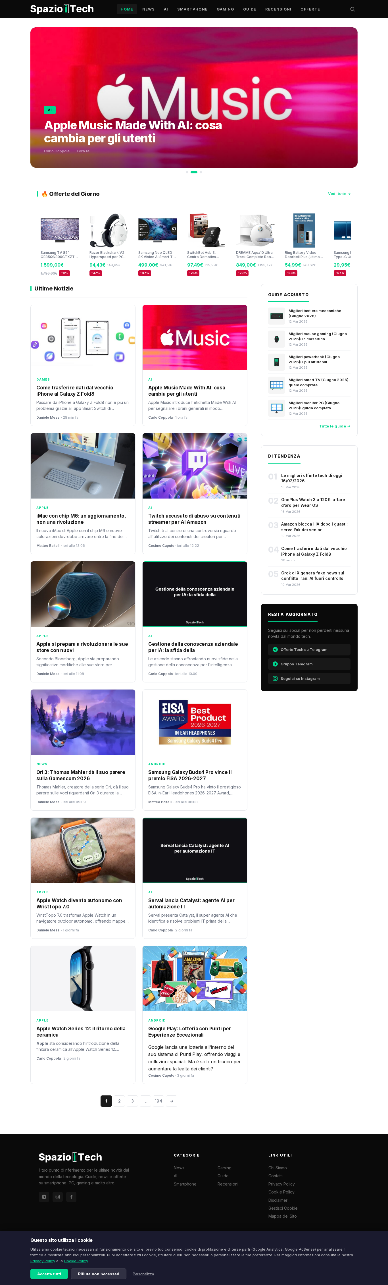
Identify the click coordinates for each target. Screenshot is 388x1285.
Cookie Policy (76, 1261)
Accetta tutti (49, 1274)
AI (166, 9)
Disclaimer (277, 1200)
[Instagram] (58, 1197)
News (148, 9)
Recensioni (278, 9)
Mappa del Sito (282, 1216)
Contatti (275, 1175)
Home (127, 9)
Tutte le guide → (335, 426)
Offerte (310, 9)
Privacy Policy (42, 1261)
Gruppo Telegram (297, 664)
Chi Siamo (277, 1167)
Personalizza (143, 1274)
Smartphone (192, 9)
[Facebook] (71, 1197)
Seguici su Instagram (300, 678)
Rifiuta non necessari (98, 1274)
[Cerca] (352, 9)
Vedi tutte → (339, 193)
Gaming (225, 9)
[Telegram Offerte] (44, 1197)
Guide (249, 9)
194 (158, 1101)
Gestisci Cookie (283, 1208)
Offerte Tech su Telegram (304, 649)
